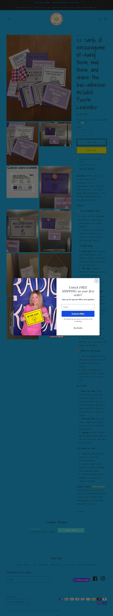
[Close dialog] (97, 281)
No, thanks (78, 328)
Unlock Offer (78, 313)
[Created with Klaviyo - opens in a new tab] (56, 336)
